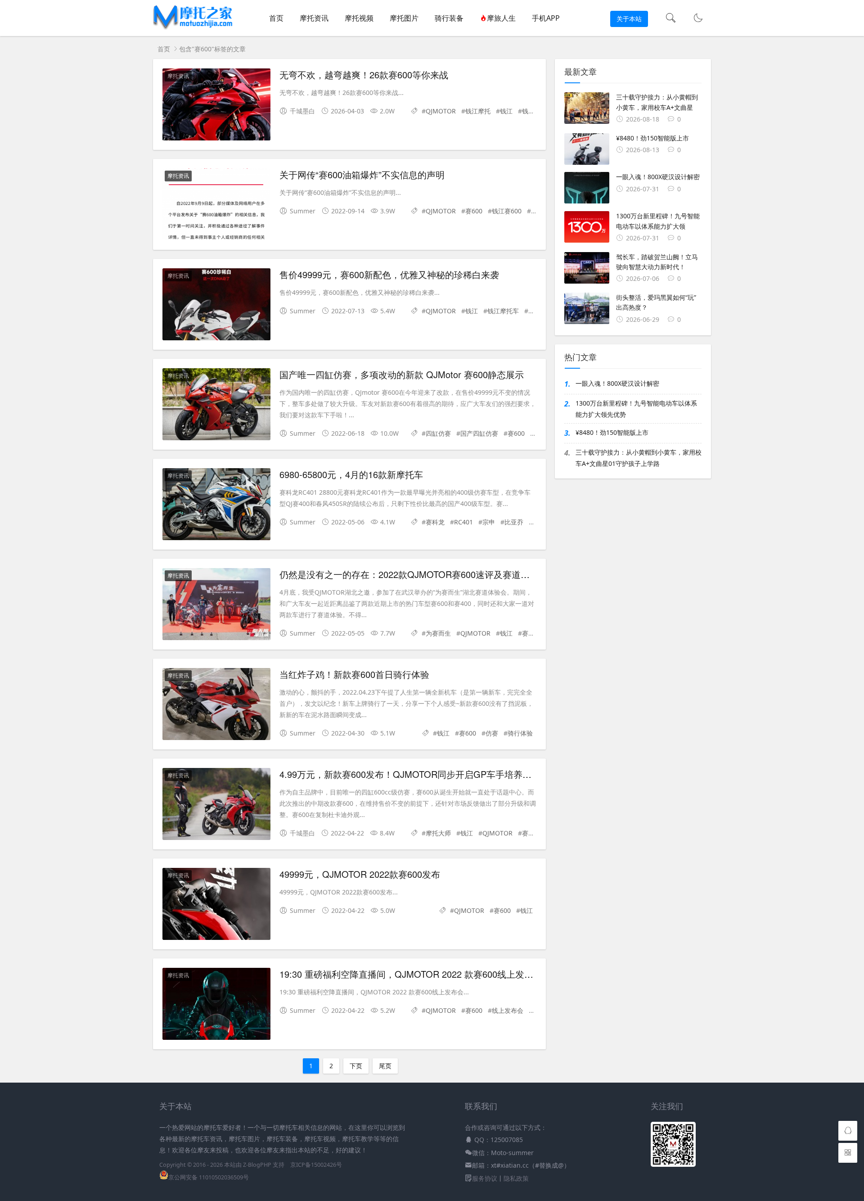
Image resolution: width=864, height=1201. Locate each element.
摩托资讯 (314, 18)
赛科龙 (435, 522)
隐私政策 (516, 1178)
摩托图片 (404, 18)
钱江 (506, 111)
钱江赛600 (507, 211)
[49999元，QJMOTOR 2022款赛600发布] (216, 905)
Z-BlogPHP (257, 1165)
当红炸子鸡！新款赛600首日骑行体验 (354, 674)
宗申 (488, 522)
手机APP (546, 18)
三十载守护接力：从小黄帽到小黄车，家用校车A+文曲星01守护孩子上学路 (639, 458)
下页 (356, 1065)
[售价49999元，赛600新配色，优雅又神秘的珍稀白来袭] (216, 305)
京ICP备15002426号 (316, 1165)
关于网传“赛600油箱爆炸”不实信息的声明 (362, 174)
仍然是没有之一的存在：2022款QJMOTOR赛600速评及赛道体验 (409, 574)
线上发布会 (507, 1010)
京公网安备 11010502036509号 (208, 1177)
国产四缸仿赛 (479, 433)
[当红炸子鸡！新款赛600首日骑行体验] (216, 705)
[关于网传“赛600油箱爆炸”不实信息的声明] (216, 206)
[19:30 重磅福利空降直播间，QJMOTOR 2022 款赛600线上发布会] (216, 1005)
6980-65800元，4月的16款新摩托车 (351, 474)
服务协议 (484, 1178)
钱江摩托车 (503, 311)
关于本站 (629, 18)
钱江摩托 (477, 111)
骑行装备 (449, 18)
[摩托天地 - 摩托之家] (193, 27)
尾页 (385, 1065)
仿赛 (492, 733)
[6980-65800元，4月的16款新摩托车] (216, 505)
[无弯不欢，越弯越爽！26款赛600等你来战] (216, 106)
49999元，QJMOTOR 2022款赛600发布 (359, 873)
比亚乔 (513, 522)
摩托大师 (438, 833)
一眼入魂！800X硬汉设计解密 (617, 383)
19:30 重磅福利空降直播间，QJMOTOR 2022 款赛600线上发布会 (410, 973)
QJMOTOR (441, 111)
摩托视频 (359, 18)
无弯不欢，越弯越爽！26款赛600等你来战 (363, 74)
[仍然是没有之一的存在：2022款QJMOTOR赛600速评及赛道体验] (216, 605)
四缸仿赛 (438, 433)
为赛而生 (438, 633)
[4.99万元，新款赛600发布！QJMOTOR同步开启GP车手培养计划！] (216, 805)
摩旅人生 (501, 18)
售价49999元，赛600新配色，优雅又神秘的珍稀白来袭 (389, 274)
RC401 (463, 522)
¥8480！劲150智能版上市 (612, 432)
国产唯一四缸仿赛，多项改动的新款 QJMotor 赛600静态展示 (401, 374)
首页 (276, 18)
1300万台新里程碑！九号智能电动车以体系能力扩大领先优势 (636, 409)
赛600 (473, 211)
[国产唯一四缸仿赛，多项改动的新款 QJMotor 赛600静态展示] (216, 405)
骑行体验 (520, 733)
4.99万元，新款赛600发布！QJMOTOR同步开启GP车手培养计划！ (414, 774)
